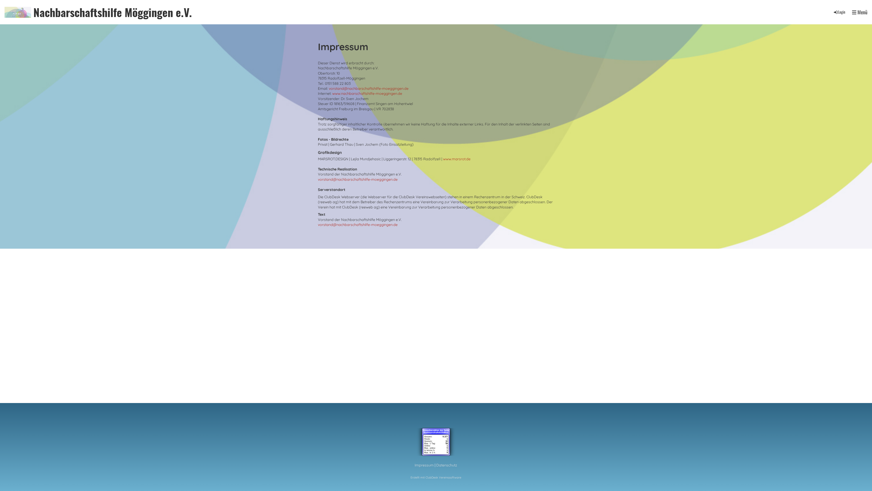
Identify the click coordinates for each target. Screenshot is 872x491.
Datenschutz (446, 465)
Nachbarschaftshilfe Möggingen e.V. (112, 12)
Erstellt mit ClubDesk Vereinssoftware (436, 477)
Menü (861, 12)
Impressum (424, 465)
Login (841, 12)
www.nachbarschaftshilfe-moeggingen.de (367, 93)
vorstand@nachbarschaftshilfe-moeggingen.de (369, 88)
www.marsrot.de (457, 159)
